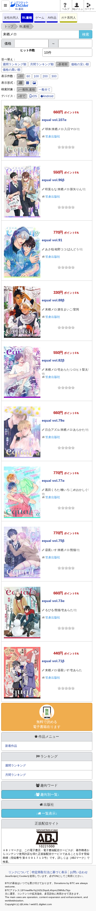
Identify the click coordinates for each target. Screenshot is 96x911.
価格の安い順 (80, 64)
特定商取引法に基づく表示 (49, 872)
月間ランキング (15, 775)
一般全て (44, 89)
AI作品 (52, 17)
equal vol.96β (53, 180)
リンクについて (18, 872)
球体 (48, 129)
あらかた (79, 429)
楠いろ (65, 490)
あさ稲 (49, 249)
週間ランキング (15, 765)
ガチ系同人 (68, 17)
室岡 (76, 309)
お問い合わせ (79, 872)
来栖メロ (58, 129)
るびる (49, 610)
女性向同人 (11, 17)
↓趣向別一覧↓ (46, 794)
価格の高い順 (11, 69)
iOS (34, 96)
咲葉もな (51, 189)
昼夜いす (51, 550)
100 (36, 76)
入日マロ (70, 129)
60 (28, 76)
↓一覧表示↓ (46, 813)
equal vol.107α (54, 120)
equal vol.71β (53, 661)
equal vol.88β (53, 300)
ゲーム (39, 17)
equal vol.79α (53, 420)
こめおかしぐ (79, 490)
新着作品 (11, 746)
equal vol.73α (53, 601)
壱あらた (63, 369)
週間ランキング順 (14, 64)
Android (48, 96)
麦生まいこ (65, 309)
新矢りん (76, 189)
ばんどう (73, 249)
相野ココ (60, 249)
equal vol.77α (53, 480)
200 (45, 76)
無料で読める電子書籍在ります (47, 724)
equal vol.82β (53, 360)
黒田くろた (52, 490)
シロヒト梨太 (79, 369)
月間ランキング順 (42, 64)
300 (54, 76)
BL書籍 (27, 17)
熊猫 (73, 550)
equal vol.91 (52, 240)
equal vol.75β (53, 541)
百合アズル (52, 429)
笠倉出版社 (52, 136)
